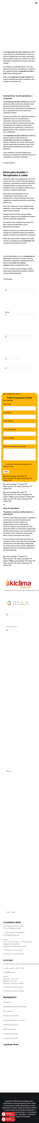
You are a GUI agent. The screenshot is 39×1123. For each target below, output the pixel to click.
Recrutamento (8, 1011)
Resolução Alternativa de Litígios (14, 1020)
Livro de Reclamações (10, 1038)
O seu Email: (7, 412)
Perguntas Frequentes (10, 1025)
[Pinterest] (28, 1098)
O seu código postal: (10, 429)
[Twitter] (14, 1098)
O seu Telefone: (8, 421)
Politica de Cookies (9, 1029)
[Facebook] (10, 1098)
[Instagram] (21, 1098)
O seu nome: (7, 404)
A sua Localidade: (9, 438)
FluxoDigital (26, 1117)
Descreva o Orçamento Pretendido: (14, 446)
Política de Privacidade (10, 1016)
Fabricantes (7, 1002)
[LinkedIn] (17, 1098)
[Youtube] (24, 1098)
